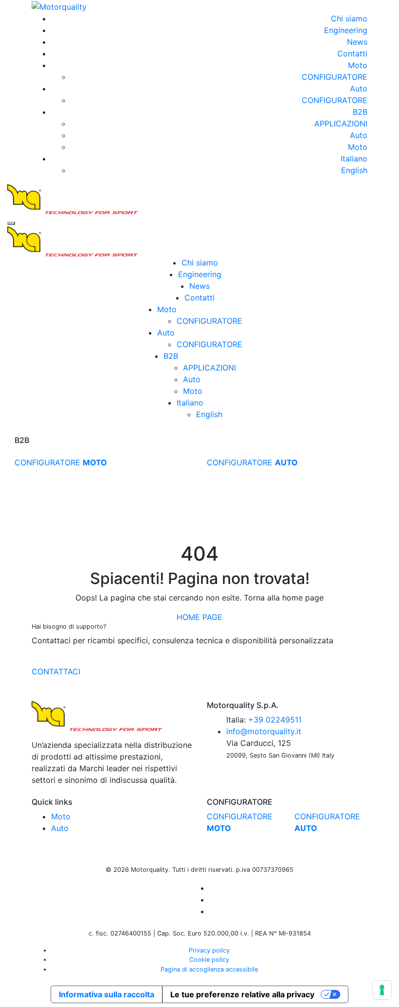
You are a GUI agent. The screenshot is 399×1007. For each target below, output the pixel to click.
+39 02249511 (275, 719)
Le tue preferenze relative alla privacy (242, 994)
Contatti (352, 53)
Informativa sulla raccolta (106, 994)
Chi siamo (349, 18)
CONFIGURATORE (334, 77)
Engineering (345, 30)
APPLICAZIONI (340, 123)
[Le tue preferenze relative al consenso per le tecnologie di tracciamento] (382, 990)
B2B (360, 112)
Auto (358, 88)
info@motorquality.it (263, 731)
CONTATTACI (56, 671)
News (357, 42)
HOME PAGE (199, 617)
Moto (357, 65)
